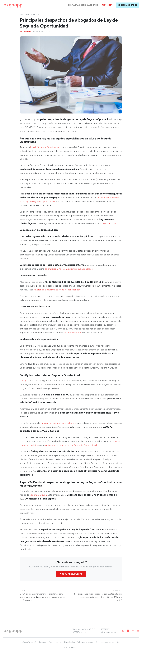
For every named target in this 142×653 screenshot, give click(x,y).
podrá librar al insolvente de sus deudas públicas (69, 268)
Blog (21, 14)
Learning (58, 642)
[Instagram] (133, 631)
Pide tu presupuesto (71, 574)
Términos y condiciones (105, 642)
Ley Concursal (109, 223)
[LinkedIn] (138, 631)
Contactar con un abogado (83, 5)
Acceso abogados (127, 5)
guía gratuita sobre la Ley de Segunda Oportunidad (71, 445)
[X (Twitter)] (123, 631)
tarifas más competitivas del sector (59, 423)
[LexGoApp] (12, 5)
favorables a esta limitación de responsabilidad (57, 289)
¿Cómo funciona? (29, 642)
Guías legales (69, 642)
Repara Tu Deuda (38, 494)
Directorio (42, 642)
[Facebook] (128, 631)
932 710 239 (107, 5)
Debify (23, 380)
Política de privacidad (85, 642)
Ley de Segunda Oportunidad (45, 147)
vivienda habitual (72, 332)
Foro (50, 642)
